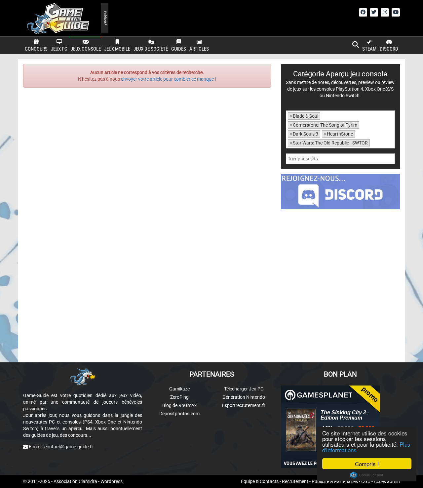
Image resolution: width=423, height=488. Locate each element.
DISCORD (389, 49)
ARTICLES (199, 49)
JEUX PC (59, 49)
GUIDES (178, 49)
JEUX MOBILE (117, 49)
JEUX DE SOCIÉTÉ (151, 49)
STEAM (369, 49)
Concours (36, 49)
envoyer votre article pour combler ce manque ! (168, 79)
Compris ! (367, 464)
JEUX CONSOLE (86, 49)
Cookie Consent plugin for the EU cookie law (366, 475)
